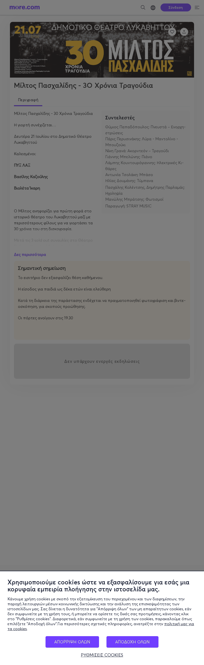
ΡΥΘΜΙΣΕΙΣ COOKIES (102, 655)
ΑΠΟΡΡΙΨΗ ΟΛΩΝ (72, 641)
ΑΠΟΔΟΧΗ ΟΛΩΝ (132, 641)
